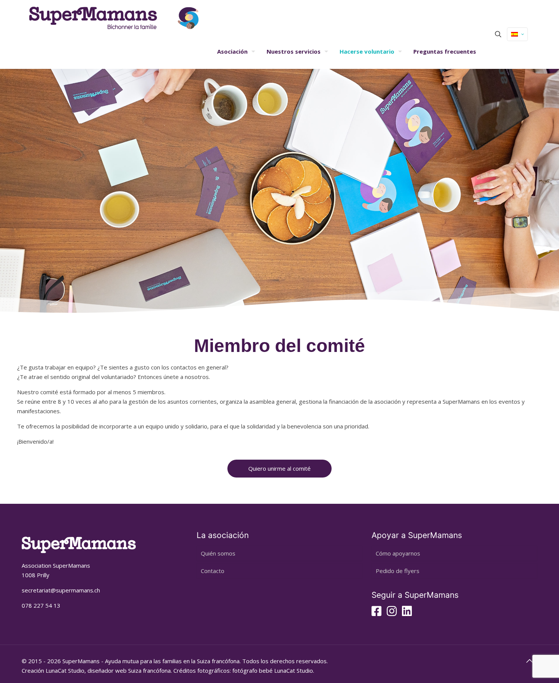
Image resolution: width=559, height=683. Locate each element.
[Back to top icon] (529, 661)
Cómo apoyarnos (398, 553)
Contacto (212, 571)
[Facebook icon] (376, 613)
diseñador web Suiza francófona (129, 670)
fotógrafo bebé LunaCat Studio (272, 670)
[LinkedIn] (407, 613)
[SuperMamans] (114, 17)
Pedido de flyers (397, 571)
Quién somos (218, 553)
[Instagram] (392, 613)
